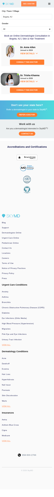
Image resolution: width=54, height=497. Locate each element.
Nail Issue (6, 385)
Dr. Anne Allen (27, 47)
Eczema (5, 369)
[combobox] (27, 29)
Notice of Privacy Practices (14, 268)
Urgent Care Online (10, 238)
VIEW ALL (6, 345)
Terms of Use (8, 263)
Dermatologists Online (11, 233)
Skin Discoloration (10, 395)
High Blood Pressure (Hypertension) (18, 323)
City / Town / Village (10, 11)
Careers (5, 258)
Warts (4, 401)
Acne (4, 358)
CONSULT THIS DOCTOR (27, 62)
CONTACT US (27, 134)
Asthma (5, 297)
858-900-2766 (28, 455)
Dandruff (6, 364)
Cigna (4, 430)
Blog (4, 223)
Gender (5, 23)
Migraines (6, 329)
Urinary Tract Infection (12, 340)
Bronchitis (6, 302)
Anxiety (5, 292)
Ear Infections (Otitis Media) (14, 318)
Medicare (6, 436)
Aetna (4, 420)
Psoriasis (6, 390)
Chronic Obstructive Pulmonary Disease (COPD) (23, 308)
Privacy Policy (8, 273)
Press (4, 278)
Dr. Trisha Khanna (29, 75)
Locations (6, 253)
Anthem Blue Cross (10, 425)
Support (5, 228)
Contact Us (7, 248)
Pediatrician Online (10, 243)
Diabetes (6, 313)
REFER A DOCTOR (27, 115)
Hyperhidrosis (8, 380)
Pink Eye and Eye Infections (14, 334)
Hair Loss (6, 374)
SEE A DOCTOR (29, 4)
